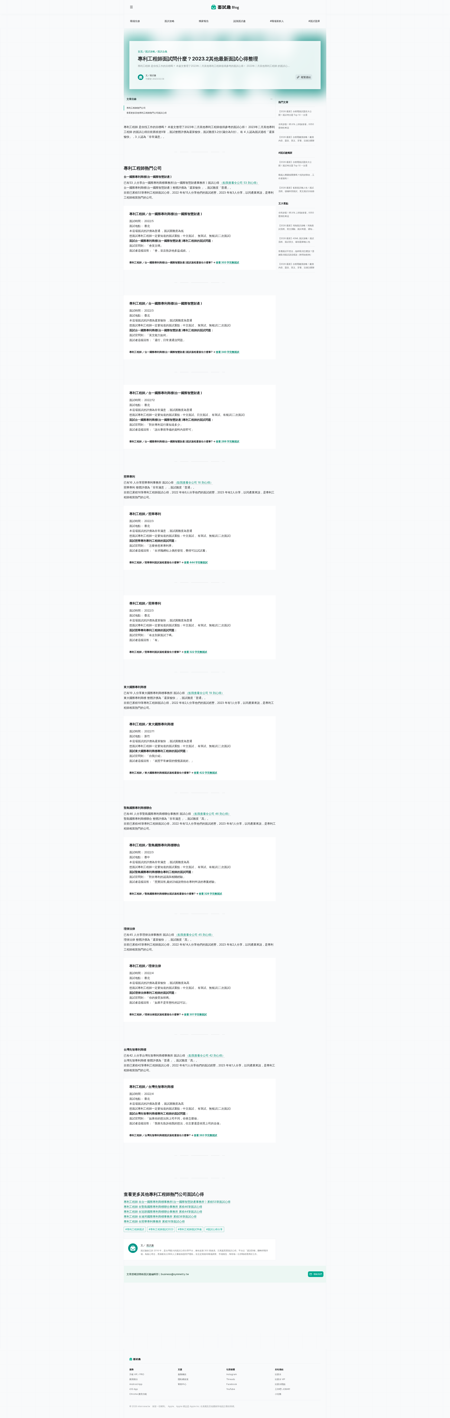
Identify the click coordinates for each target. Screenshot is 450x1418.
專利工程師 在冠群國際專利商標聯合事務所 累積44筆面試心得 (163, 1211)
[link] (296, 113)
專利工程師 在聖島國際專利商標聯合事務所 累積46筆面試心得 (163, 1206)
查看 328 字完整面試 (210, 893)
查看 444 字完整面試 (196, 562)
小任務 (278, 1394)
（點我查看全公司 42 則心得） (205, 1055)
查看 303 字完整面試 (227, 262)
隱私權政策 (183, 1379)
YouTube (230, 1389)
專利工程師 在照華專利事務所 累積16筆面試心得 (154, 1221)
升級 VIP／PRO (136, 1374)
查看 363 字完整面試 (205, 1135)
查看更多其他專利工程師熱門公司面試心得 (147, 112)
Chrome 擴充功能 (138, 1394)
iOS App (133, 1389)
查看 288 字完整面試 (227, 441)
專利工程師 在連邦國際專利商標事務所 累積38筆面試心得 (160, 1216)
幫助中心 (182, 1384)
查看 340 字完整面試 (227, 351)
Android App (135, 1384)
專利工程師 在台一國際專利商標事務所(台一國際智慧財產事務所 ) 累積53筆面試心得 (177, 1201)
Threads (230, 1379)
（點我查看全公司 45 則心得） (194, 934)
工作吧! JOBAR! (282, 1389)
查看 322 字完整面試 (195, 651)
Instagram (231, 1374)
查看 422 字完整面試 (205, 772)
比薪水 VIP (280, 1379)
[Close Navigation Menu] (131, 7)
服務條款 (182, 1374)
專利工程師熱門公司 (136, 108)
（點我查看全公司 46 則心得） (211, 813)
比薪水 (278, 1374)
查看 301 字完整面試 (195, 1014)
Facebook (231, 1384)
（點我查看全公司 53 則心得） (239, 182)
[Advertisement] (225, 1307)
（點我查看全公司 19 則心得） (205, 693)
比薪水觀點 (280, 1384)
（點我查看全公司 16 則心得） (193, 482)
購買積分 (133, 1379)
